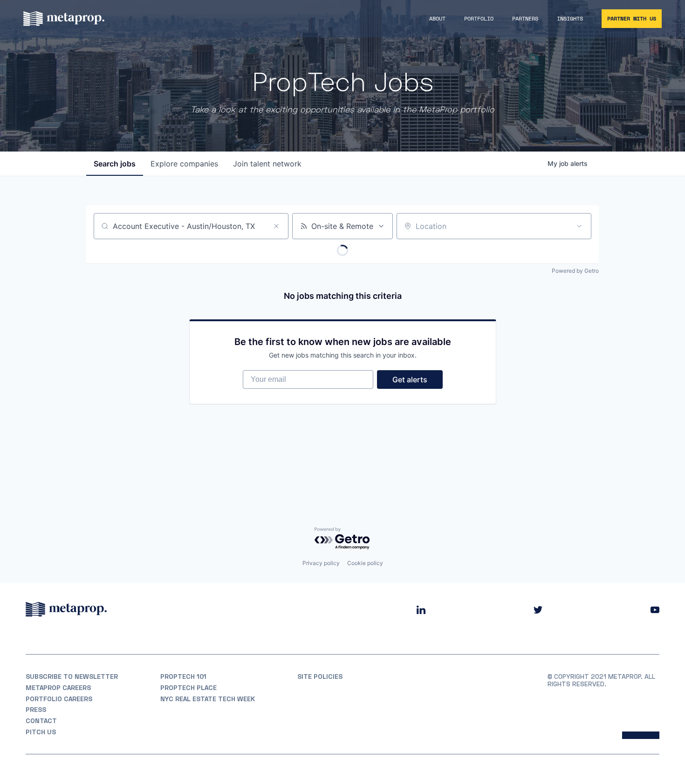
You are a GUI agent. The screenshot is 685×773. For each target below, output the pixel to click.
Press (36, 709)
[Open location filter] (579, 226)
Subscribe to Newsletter (72, 676)
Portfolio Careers (59, 699)
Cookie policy (365, 562)
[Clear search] (276, 226)
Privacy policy (321, 562)
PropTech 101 (183, 676)
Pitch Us (41, 732)
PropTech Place (188, 687)
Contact (41, 721)
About (437, 18)
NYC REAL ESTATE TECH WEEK (207, 699)
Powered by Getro (575, 270)
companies (184, 163)
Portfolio (478, 18)
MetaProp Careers (58, 687)
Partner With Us (631, 18)
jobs (115, 163)
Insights (570, 18)
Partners (525, 18)
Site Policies (319, 676)
